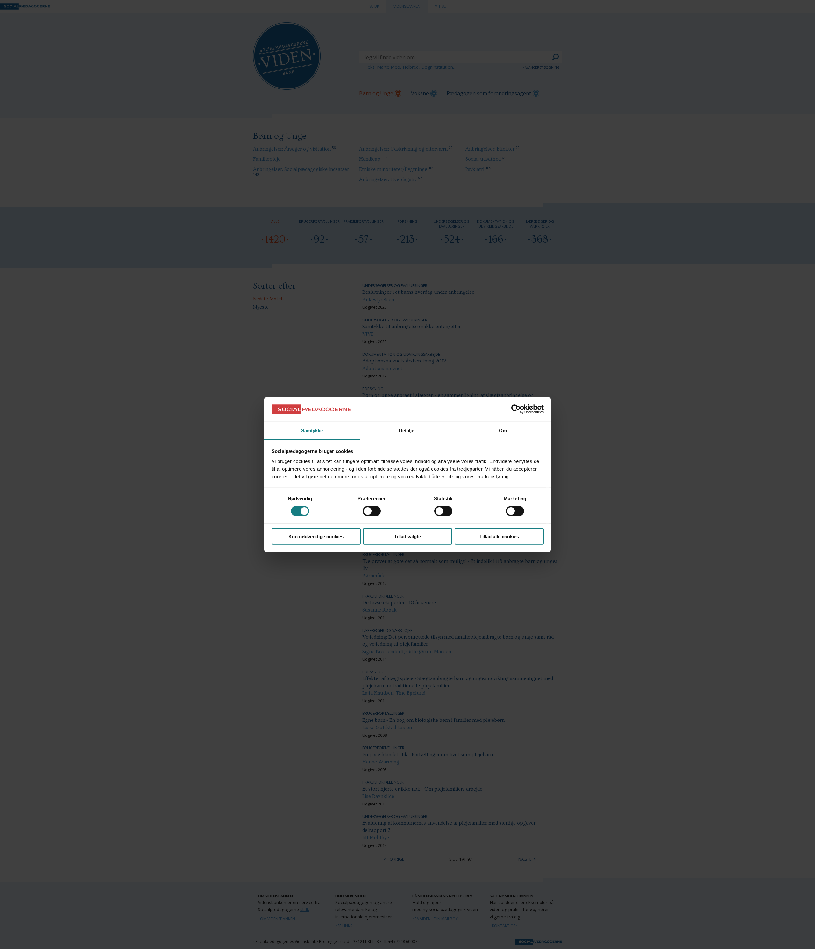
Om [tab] (503, 430)
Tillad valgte (407, 536)
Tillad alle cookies (499, 536)
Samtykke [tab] (312, 430)
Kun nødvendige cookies (316, 536)
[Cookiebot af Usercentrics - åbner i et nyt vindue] (516, 409)
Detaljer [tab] (407, 430)
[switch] (372, 511)
